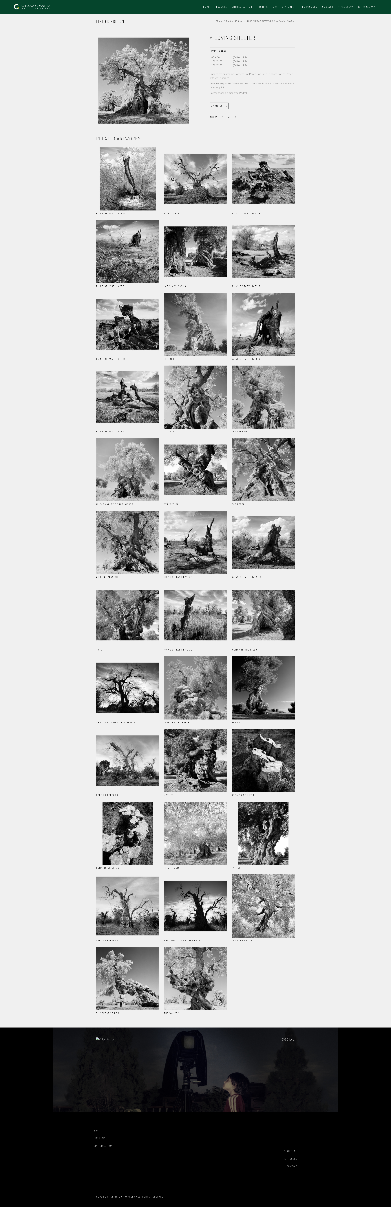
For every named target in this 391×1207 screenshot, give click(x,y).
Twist (100, 649)
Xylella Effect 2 (107, 795)
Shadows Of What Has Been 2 (115, 722)
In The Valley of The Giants (114, 504)
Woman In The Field (244, 649)
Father (236, 867)
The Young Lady (242, 940)
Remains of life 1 (243, 795)
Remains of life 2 (107, 867)
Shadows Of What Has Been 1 (183, 940)
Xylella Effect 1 (175, 213)
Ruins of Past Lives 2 (178, 577)
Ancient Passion (107, 577)
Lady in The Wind (175, 286)
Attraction (171, 504)
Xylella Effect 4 (107, 940)
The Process (289, 1158)
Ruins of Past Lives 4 (246, 359)
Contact (292, 1166)
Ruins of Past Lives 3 (246, 286)
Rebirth (169, 359)
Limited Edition (234, 21)
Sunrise (237, 722)
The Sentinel (240, 431)
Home (219, 21)
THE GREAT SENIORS (260, 21)
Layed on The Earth (177, 722)
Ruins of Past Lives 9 (110, 359)
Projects (100, 1138)
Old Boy (169, 431)
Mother (169, 795)
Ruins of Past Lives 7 (110, 286)
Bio (96, 1130)
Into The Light (173, 867)
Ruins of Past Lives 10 (246, 577)
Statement (290, 1151)
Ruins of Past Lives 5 (178, 649)
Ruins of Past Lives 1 (110, 431)
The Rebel (238, 504)
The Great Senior (107, 1013)
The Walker (171, 1013)
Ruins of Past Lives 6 (110, 213)
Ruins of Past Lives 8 (246, 213)
